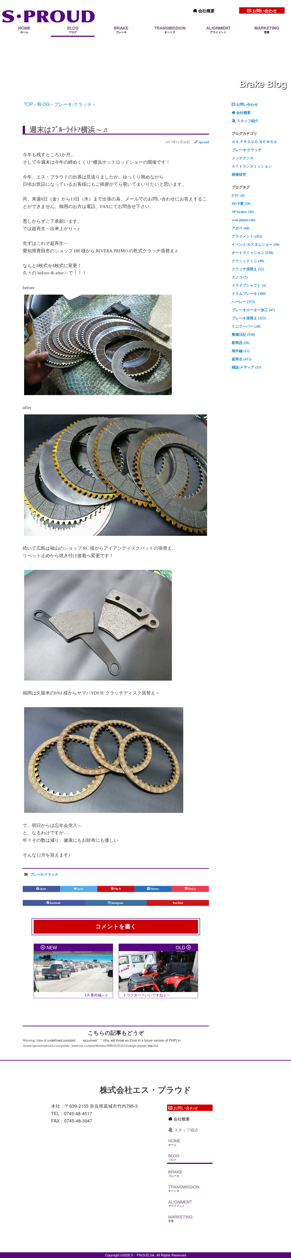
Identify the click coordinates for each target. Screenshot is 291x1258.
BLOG (73, 29)
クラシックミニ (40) (248, 261)
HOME (24, 29)
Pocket (192, 888)
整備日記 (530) (243, 334)
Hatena (154, 888)
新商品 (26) (240, 343)
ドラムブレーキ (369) (249, 294)
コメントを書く (115, 926)
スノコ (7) (240, 277)
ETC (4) (238, 195)
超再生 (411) (241, 359)
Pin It (117, 888)
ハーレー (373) (243, 302)
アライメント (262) (247, 236)
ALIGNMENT (218, 29)
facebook (55, 903)
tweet (80, 888)
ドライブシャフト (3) (249, 285)
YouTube (178, 903)
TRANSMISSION (170, 29)
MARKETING (266, 29)
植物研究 (239, 174)
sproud (204, 142)
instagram (117, 903)
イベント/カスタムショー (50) (255, 244)
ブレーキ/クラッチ (73, 104)
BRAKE (121, 29)
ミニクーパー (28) (246, 326)
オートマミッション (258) (252, 253)
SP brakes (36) (243, 212)
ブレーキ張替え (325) (249, 318)
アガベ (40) (240, 228)
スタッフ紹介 (247, 121)
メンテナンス (242, 158)
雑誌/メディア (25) (246, 367)
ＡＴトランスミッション (252, 166)
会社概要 (206, 11)
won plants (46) (243, 220)
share (42, 888)
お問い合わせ (264, 11)
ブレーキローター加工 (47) (253, 310)
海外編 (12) (240, 351)
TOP (28, 104)
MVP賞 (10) (241, 203)
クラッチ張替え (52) (248, 269)
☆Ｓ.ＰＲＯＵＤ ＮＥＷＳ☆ (254, 142)
